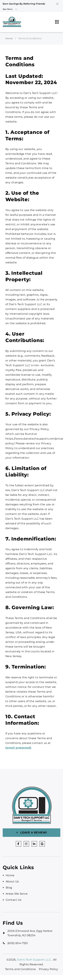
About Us (12, 881)
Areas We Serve (17, 893)
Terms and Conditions (20, 969)
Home (9, 38)
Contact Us (13, 899)
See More (8, 9)
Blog (9, 887)
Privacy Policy (48, 969)
